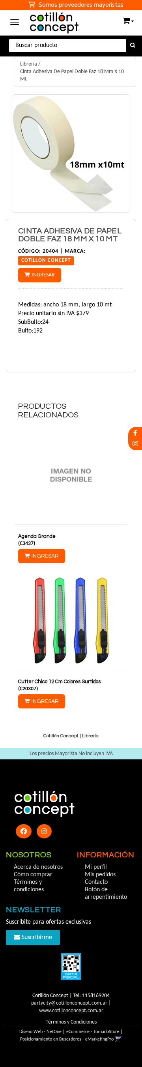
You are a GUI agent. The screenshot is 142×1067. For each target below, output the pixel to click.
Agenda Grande (37, 536)
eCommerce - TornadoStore (92, 1031)
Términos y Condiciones (71, 1022)
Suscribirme (36, 937)
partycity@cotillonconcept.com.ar (69, 1003)
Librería (28, 64)
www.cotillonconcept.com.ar (71, 1011)
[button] (128, 19)
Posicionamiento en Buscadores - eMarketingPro (67, 1039)
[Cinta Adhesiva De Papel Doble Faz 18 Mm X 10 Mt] (71, 153)
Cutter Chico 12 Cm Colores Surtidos (59, 681)
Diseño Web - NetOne (40, 1031)
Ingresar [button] (43, 275)
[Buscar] (132, 46)
